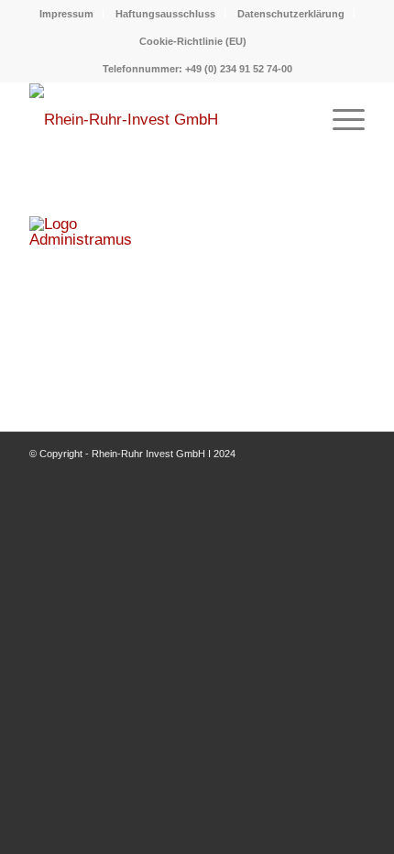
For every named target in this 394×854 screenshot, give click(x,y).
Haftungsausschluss (165, 13)
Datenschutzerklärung (291, 13)
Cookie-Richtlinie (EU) (192, 41)
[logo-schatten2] (163, 120)
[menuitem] (67, 13)
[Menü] (339, 120)
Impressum (66, 13)
